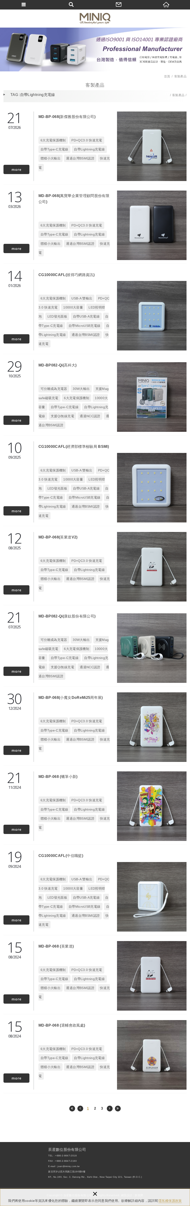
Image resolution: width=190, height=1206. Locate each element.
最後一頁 (118, 1108)
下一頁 (110, 1108)
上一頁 (80, 1108)
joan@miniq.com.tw (68, 1166)
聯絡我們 (118, 4)
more (17, 169)
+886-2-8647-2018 (66, 1155)
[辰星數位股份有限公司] (95, 18)
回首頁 (166, 4)
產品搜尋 (71, 4)
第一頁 (72, 1108)
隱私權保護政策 (170, 1201)
